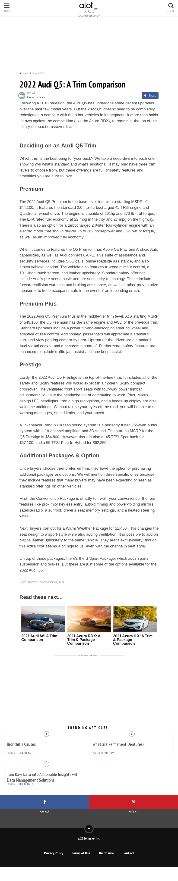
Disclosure (106, 853)
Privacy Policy (53, 853)
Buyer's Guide (38, 72)
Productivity (26, 784)
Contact (128, 853)
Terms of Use (81, 853)
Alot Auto (24, 72)
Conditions (25, 753)
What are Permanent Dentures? (118, 744)
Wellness (109, 753)
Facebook (44, 811)
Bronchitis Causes (21, 744)
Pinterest (133, 811)
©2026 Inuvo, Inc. (89, 838)
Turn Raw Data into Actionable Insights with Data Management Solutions (43, 777)
